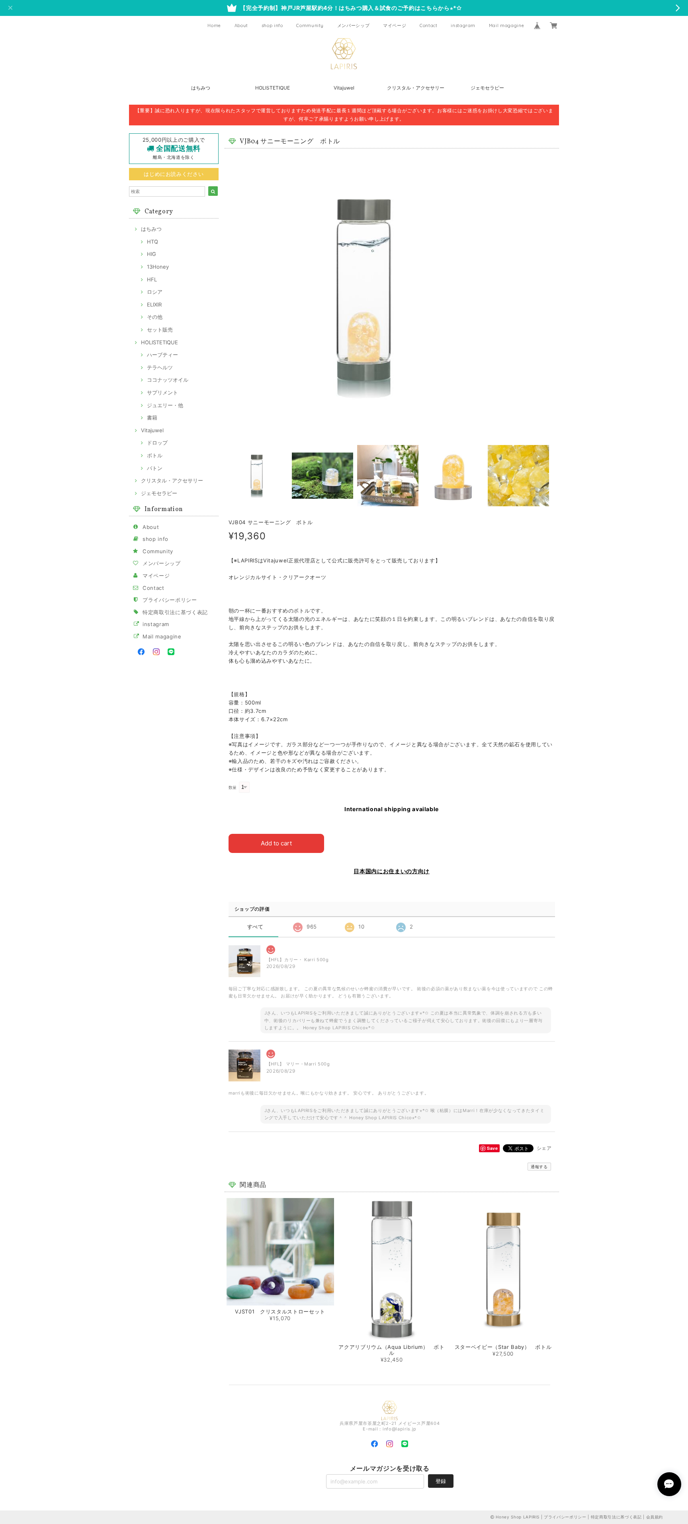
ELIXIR (154, 304)
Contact (429, 25)
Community (310, 25)
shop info (272, 25)
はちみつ (200, 88)
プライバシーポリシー (170, 600)
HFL (152, 279)
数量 (233, 787)
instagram (463, 25)
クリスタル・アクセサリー (415, 88)
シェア (544, 1148)
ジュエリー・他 (165, 405)
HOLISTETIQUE (272, 88)
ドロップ (157, 442)
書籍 (152, 417)
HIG (151, 254)
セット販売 (160, 329)
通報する (539, 1166)
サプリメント (162, 392)
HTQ (152, 241)
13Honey (158, 266)
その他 (154, 317)
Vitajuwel (344, 88)
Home (214, 25)
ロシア (154, 292)
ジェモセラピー (487, 88)
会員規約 (654, 1516)
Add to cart (276, 843)
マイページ (394, 25)
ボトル (154, 455)
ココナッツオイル (167, 380)
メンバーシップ (353, 25)
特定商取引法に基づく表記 (175, 612)
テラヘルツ (160, 367)
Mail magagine (506, 25)
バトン (154, 468)
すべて (255, 926)
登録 (441, 1481)
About (241, 25)
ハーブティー (162, 354)
